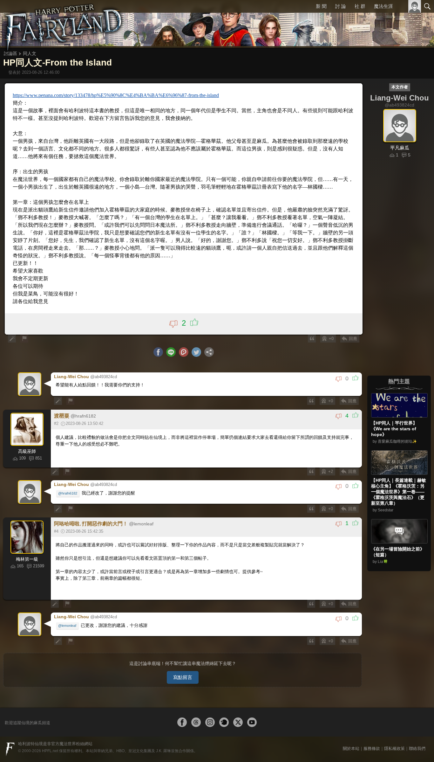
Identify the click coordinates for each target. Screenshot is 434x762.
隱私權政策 (394, 748)
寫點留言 (182, 677)
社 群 (360, 6)
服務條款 (371, 748)
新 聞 (321, 6)
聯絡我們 (417, 748)
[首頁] (63, 24)
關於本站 (351, 748)
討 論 (340, 6)
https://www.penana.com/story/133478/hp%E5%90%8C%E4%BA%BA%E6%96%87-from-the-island (116, 95)
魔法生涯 (383, 6)
